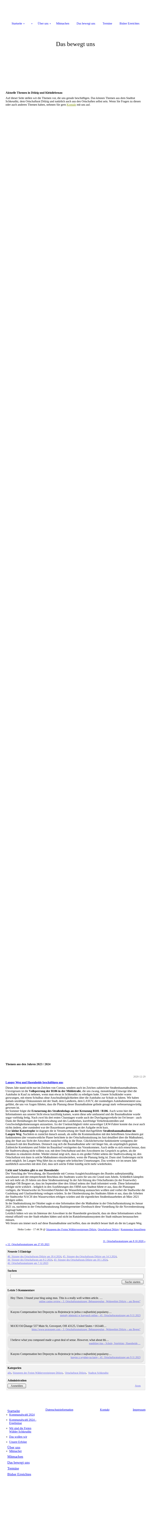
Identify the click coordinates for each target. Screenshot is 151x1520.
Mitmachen (15, 1457)
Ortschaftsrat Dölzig (108, 1229)
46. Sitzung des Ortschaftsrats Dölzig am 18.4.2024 (34, 1256)
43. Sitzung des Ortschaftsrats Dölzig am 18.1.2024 (81, 1259)
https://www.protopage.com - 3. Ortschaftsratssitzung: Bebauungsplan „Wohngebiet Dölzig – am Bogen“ (86, 1329)
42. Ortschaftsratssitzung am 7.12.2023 (28, 1263)
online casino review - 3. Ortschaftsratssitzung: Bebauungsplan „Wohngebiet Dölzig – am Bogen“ (90, 1301)
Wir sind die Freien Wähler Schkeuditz (20, 1430)
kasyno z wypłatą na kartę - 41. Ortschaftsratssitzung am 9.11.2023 (106, 1357)
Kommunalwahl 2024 (22, 1414)
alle (9, 1372)
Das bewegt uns (18, 1462)
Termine (13, 1468)
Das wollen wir (18, 1436)
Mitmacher (15, 1451)
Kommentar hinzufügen (133, 1229)
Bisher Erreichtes (19, 1474)
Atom (138, 1385)
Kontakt (71, 104)
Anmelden (17, 1385)
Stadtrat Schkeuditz (98, 1372)
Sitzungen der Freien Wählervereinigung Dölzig (71, 1229)
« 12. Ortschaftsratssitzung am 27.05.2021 (28, 1244)
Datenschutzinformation (59, 1409)
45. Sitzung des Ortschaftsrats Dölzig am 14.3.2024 (90, 1256)
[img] (75, 55)
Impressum (139, 1409)
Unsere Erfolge (18, 1441)
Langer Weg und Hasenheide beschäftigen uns (34, 1082)
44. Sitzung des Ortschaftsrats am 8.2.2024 (30, 1259)
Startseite (13, 1411)
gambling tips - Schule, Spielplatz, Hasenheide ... (115, 1343)
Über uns (13, 1447)
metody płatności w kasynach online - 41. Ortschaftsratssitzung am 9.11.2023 (100, 1315)
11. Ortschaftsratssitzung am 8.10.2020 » (124, 1241)
